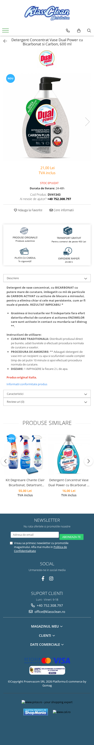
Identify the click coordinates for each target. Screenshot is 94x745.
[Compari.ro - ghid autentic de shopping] (47, 728)
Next (87, 121)
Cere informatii (63, 210)
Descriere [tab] (13, 278)
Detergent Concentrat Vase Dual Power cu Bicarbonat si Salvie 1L (68, 483)
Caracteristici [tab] (15, 394)
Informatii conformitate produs (27, 384)
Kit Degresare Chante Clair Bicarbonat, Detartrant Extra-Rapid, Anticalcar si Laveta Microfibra (25, 483)
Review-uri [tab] (15, 402)
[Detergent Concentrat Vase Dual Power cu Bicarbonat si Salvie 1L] (69, 454)
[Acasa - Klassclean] (47, 13)
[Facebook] (43, 578)
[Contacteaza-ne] (68, 30)
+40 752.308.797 (49, 605)
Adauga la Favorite (29, 210)
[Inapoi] (3, 41)
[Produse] (6, 31)
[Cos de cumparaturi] (79, 30)
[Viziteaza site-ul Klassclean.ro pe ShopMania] (35, 712)
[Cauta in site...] (89, 30)
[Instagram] (51, 578)
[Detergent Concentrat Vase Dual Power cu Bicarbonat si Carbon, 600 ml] (47, 117)
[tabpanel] (47, 117)
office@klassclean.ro (49, 611)
